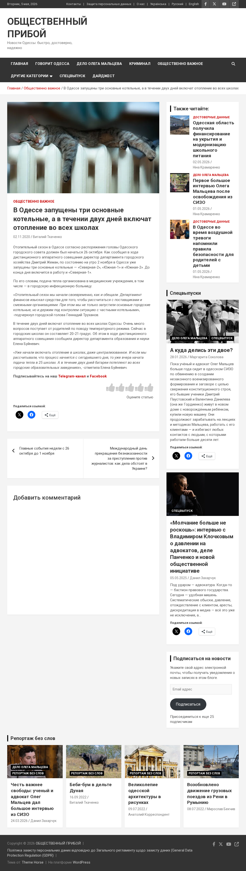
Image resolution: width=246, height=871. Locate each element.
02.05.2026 (201, 162)
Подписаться (188, 704)
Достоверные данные (211, 117)
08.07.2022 (195, 809)
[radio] (110, 388)
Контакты (73, 4)
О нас (141, 4)
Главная (19, 64)
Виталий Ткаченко (47, 237)
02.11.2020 (21, 237)
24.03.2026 (19, 821)
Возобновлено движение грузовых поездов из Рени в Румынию (209, 793)
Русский (177, 4)
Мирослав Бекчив (221, 809)
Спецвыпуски (185, 293)
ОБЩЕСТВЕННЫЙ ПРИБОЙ (58, 843)
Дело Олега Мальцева (99, 64)
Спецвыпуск (72, 76)
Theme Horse (32, 862)
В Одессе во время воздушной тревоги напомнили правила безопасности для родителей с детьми (213, 246)
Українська (158, 4)
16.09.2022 (78, 797)
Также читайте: (191, 109)
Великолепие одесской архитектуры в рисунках (144, 793)
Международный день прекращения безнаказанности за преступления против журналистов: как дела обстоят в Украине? (119, 458)
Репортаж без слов (33, 738)
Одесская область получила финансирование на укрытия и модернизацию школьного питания (213, 139)
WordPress (81, 862)
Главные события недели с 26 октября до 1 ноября (44, 451)
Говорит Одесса (52, 64)
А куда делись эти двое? (201, 350)
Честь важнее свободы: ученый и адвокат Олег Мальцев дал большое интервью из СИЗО (32, 799)
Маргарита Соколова (206, 357)
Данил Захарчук (203, 578)
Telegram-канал (72, 376)
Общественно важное (180, 64)
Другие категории (29, 76)
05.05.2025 (178, 578)
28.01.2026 (178, 357)
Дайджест (103, 76)
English (194, 4)
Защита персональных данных (108, 4)
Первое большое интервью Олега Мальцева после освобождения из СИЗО (212, 191)
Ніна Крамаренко (206, 167)
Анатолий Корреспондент (149, 814)
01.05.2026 (201, 209)
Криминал (139, 64)
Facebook (98, 376)
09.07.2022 (136, 809)
